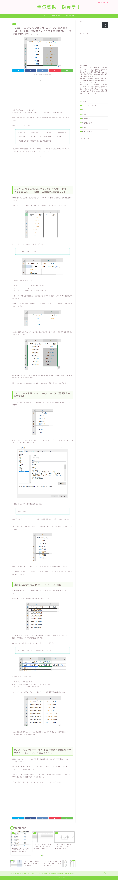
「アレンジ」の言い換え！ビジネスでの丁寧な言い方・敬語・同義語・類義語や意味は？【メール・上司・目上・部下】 (93, 92)
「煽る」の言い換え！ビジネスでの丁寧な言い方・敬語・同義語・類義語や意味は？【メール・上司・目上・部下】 (93, 75)
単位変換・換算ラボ (59, 7)
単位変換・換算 (56, 16)
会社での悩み (86, 119)
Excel (45, 16)
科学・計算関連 (69, 16)
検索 (81, 21)
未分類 (84, 127)
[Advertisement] (42, 94)
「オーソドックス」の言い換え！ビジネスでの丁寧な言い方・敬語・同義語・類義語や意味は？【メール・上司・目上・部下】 (93, 86)
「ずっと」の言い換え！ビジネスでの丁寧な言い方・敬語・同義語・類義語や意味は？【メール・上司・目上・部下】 (93, 80)
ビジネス (85, 114)
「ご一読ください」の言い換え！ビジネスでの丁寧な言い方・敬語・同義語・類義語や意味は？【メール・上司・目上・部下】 (93, 69)
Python (84, 110)
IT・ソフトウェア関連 (89, 105)
